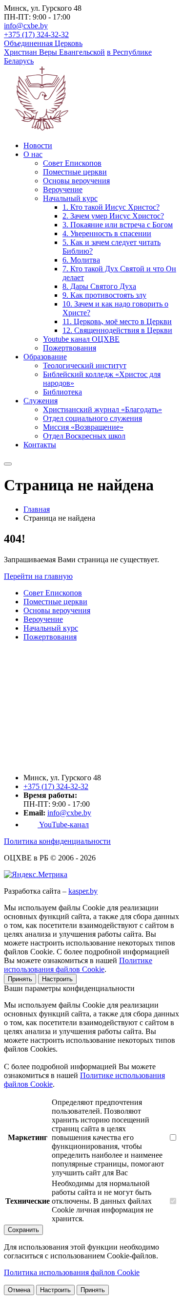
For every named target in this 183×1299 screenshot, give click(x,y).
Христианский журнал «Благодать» (102, 409)
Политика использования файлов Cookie (72, 1272)
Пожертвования (69, 348)
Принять (20, 979)
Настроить (57, 979)
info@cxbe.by (26, 26)
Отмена (19, 1290)
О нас (32, 154)
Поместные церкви (75, 172)
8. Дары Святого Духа (99, 286)
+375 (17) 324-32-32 (36, 34)
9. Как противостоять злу (104, 295)
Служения (40, 400)
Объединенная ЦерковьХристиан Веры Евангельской (54, 47)
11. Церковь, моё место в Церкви (117, 321)
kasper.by (83, 891)
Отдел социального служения (92, 418)
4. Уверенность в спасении (106, 233)
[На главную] (53, 761)
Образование (45, 356)
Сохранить (23, 1229)
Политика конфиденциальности (57, 841)
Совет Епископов (72, 163)
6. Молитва (81, 260)
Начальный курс (70, 198)
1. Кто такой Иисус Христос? (111, 207)
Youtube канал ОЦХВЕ (81, 339)
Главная (36, 509)
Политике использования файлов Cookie (78, 964)
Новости (37, 145)
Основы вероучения (76, 180)
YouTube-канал (63, 824)
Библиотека (62, 392)
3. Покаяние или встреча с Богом (117, 224)
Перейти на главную (38, 576)
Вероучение (62, 189)
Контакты (39, 444)
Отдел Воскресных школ (84, 436)
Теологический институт (84, 365)
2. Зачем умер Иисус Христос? (113, 216)
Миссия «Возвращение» (83, 427)
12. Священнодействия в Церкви (117, 330)
